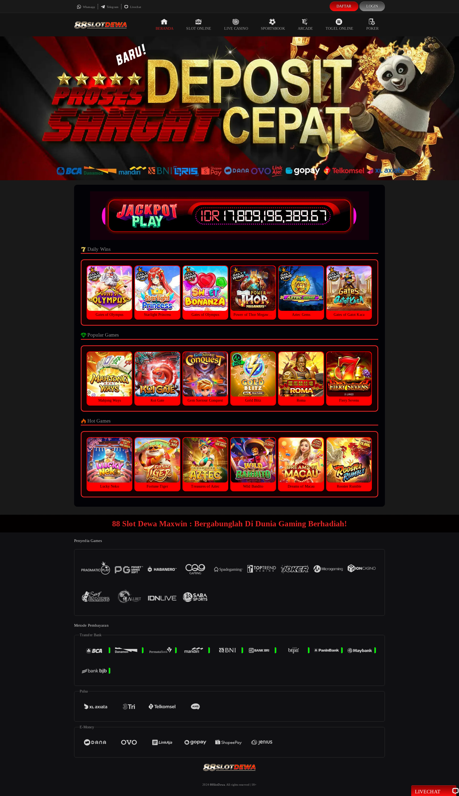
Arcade (305, 29)
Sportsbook (273, 29)
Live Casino (236, 29)
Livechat (135, 6)
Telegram (112, 6)
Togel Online (339, 29)
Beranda (165, 29)
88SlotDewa (217, 784)
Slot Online (198, 29)
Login (372, 6)
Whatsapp (88, 6)
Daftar (344, 6)
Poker (372, 29)
